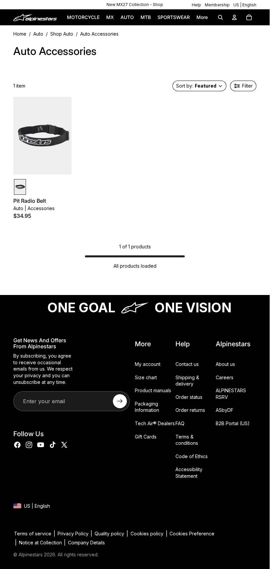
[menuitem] (202, 17)
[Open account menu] (234, 17)
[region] (135, 4)
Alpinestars (31, 554)
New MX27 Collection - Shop (135, 4)
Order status (188, 397)
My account (147, 364)
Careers (224, 377)
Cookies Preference (191, 533)
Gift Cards (145, 436)
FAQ (179, 423)
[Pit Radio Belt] (20, 186)
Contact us (187, 364)
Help (196, 4)
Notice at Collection (40, 542)
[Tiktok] (53, 445)
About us (225, 364)
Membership (217, 4)
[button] (199, 86)
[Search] (220, 17)
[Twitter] (64, 445)
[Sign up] (120, 401)
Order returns (190, 410)
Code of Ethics (191, 456)
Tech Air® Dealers (155, 423)
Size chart (146, 377)
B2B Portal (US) (233, 423)
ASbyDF (224, 410)
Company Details (86, 542)
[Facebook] (17, 445)
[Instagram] (29, 445)
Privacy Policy (73, 533)
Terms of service (32, 533)
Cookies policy (147, 533)
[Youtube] (41, 445)
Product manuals (153, 390)
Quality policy (109, 533)
